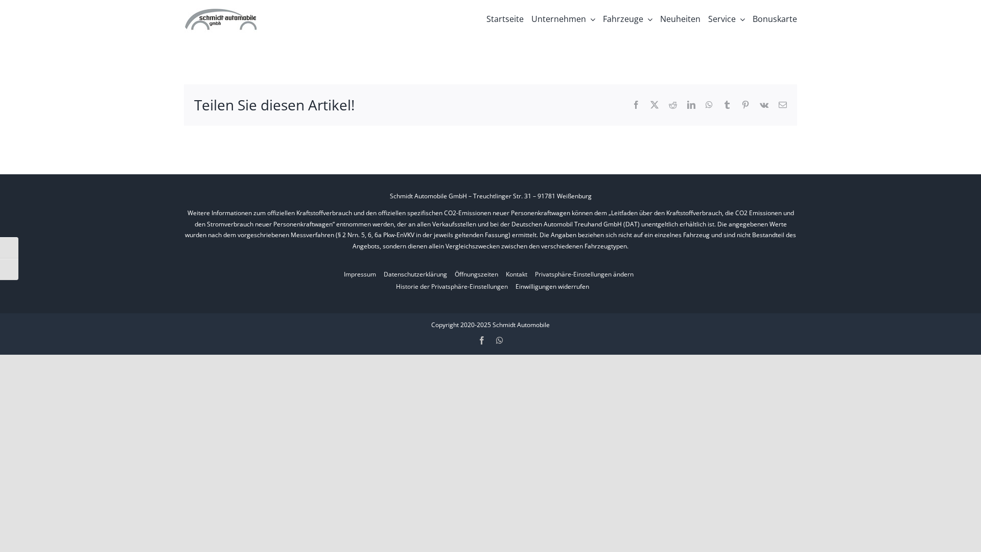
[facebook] (482, 340)
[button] (584, 274)
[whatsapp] (499, 340)
